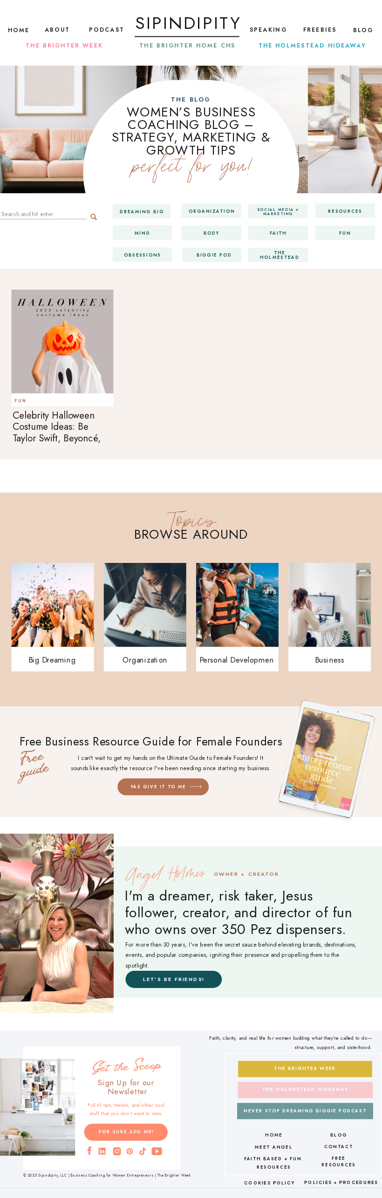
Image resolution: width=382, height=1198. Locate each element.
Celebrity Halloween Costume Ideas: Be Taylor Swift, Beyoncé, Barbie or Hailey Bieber (60, 432)
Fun (20, 400)
